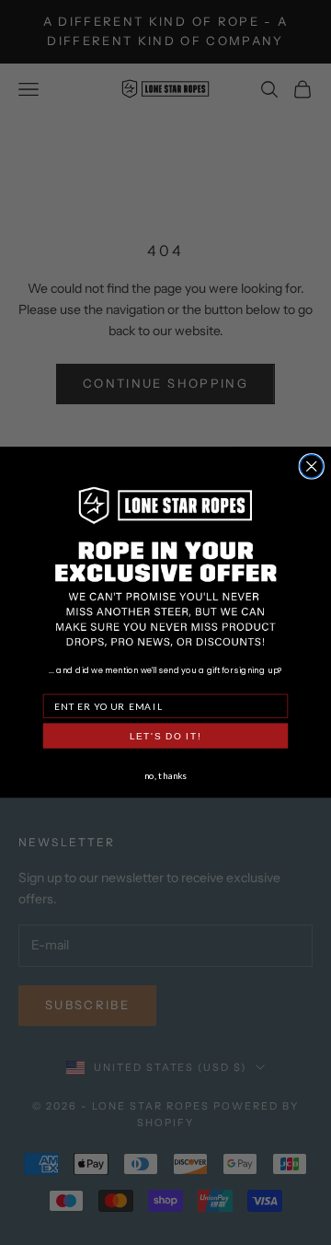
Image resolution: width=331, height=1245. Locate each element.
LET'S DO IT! (165, 736)
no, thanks (166, 775)
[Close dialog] (311, 466)
